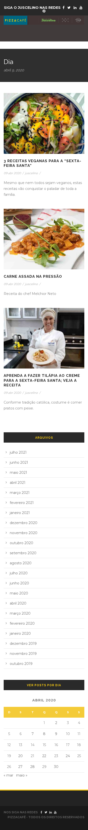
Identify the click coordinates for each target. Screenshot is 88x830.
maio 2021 (18, 472)
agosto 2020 (21, 563)
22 (44, 756)
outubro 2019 (21, 663)
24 (68, 756)
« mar (8, 775)
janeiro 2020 (20, 633)
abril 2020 (18, 603)
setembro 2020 (23, 553)
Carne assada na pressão (33, 276)
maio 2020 (19, 593)
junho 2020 (19, 583)
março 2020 (20, 613)
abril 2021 (17, 482)
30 (56, 766)
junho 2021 (19, 462)
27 (20, 766)
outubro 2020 (21, 543)
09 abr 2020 (12, 173)
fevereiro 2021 (22, 503)
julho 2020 (19, 573)
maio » (21, 775)
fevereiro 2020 (22, 623)
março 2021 (20, 492)
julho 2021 (18, 452)
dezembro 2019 (23, 643)
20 (20, 756)
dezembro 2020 (23, 523)
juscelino (31, 173)
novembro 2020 (23, 533)
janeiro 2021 (20, 513)
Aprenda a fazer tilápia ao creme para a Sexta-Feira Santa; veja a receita (42, 380)
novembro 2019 (23, 653)
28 (32, 766)
